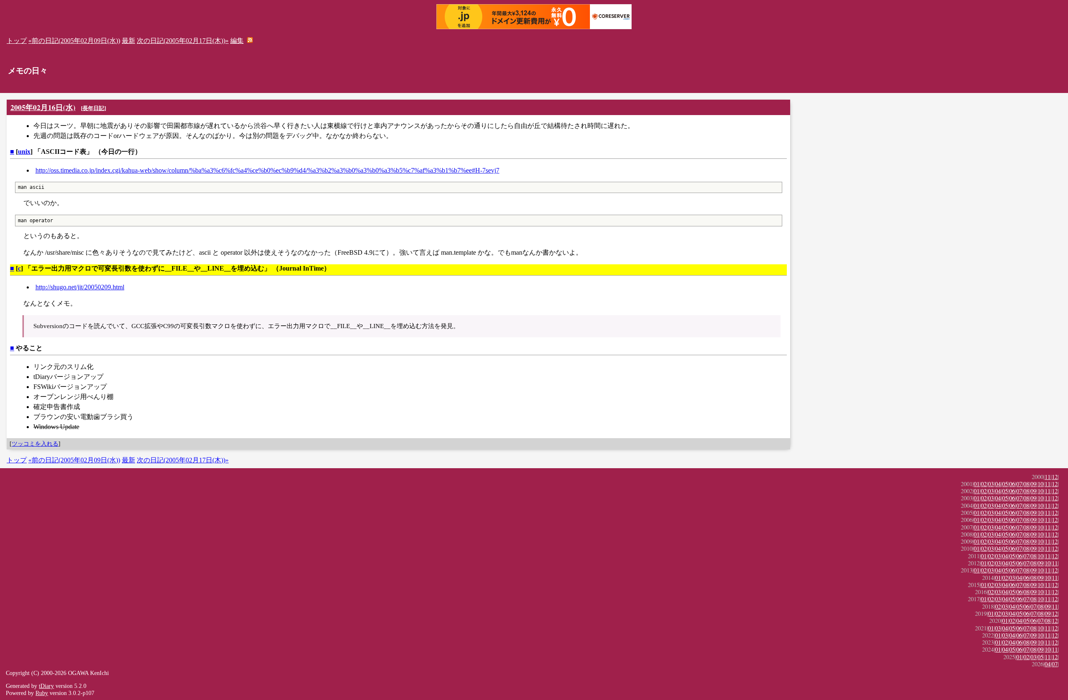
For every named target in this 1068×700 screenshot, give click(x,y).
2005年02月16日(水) (43, 107)
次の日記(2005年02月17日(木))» (183, 40)
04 (998, 484)
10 (1040, 484)
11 (1047, 477)
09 (1033, 484)
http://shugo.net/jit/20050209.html (79, 287)
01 (977, 484)
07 (1019, 484)
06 (1012, 484)
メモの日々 (28, 70)
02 (984, 484)
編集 (237, 40)
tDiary (46, 685)
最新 (128, 40)
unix (24, 151)
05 (1005, 484)
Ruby (41, 693)
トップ (17, 40)
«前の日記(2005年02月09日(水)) (74, 40)
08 (1026, 484)
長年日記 (93, 108)
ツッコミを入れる (35, 443)
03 (991, 484)
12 (1055, 477)
